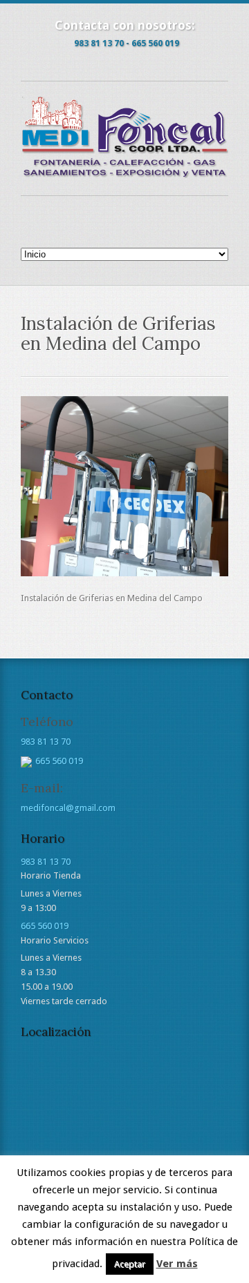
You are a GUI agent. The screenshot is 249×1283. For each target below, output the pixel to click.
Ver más (177, 1263)
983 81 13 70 (99, 43)
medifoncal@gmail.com (68, 808)
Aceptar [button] (129, 1264)
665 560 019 (155, 43)
